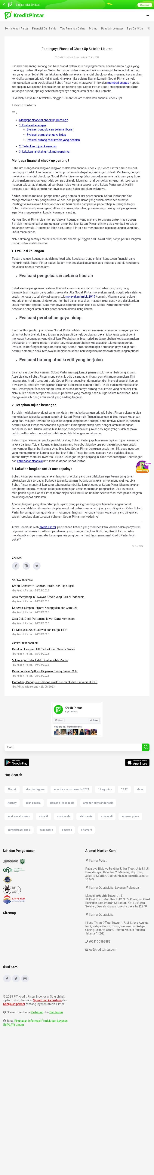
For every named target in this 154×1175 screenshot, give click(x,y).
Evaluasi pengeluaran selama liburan (51, 133)
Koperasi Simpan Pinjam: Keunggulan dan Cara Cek (46, 620)
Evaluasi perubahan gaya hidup (48, 139)
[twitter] (37, 581)
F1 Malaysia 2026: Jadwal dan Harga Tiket (40, 642)
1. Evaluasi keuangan (33, 129)
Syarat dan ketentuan (47, 1016)
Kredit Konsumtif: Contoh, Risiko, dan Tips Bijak (43, 598)
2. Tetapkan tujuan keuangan (38, 150)
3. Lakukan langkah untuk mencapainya (45, 156)
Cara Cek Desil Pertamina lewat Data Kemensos (43, 631)
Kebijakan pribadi (14, 1020)
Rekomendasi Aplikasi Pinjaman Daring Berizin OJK (46, 684)
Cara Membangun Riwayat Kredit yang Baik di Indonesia (49, 609)
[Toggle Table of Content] (14, 117)
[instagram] (26, 581)
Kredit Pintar (48, 539)
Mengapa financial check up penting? (44, 124)
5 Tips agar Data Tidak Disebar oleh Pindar (40, 672)
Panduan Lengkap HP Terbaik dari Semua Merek (44, 662)
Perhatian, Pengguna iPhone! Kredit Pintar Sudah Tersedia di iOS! (55, 694)
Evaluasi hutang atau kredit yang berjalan (54, 144)
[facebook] (16, 581)
